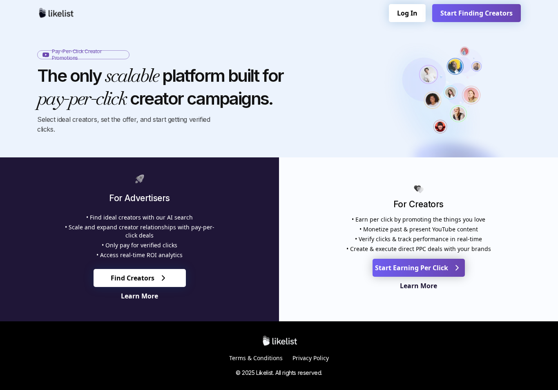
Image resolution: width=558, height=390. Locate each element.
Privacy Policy (310, 358)
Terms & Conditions (256, 358)
